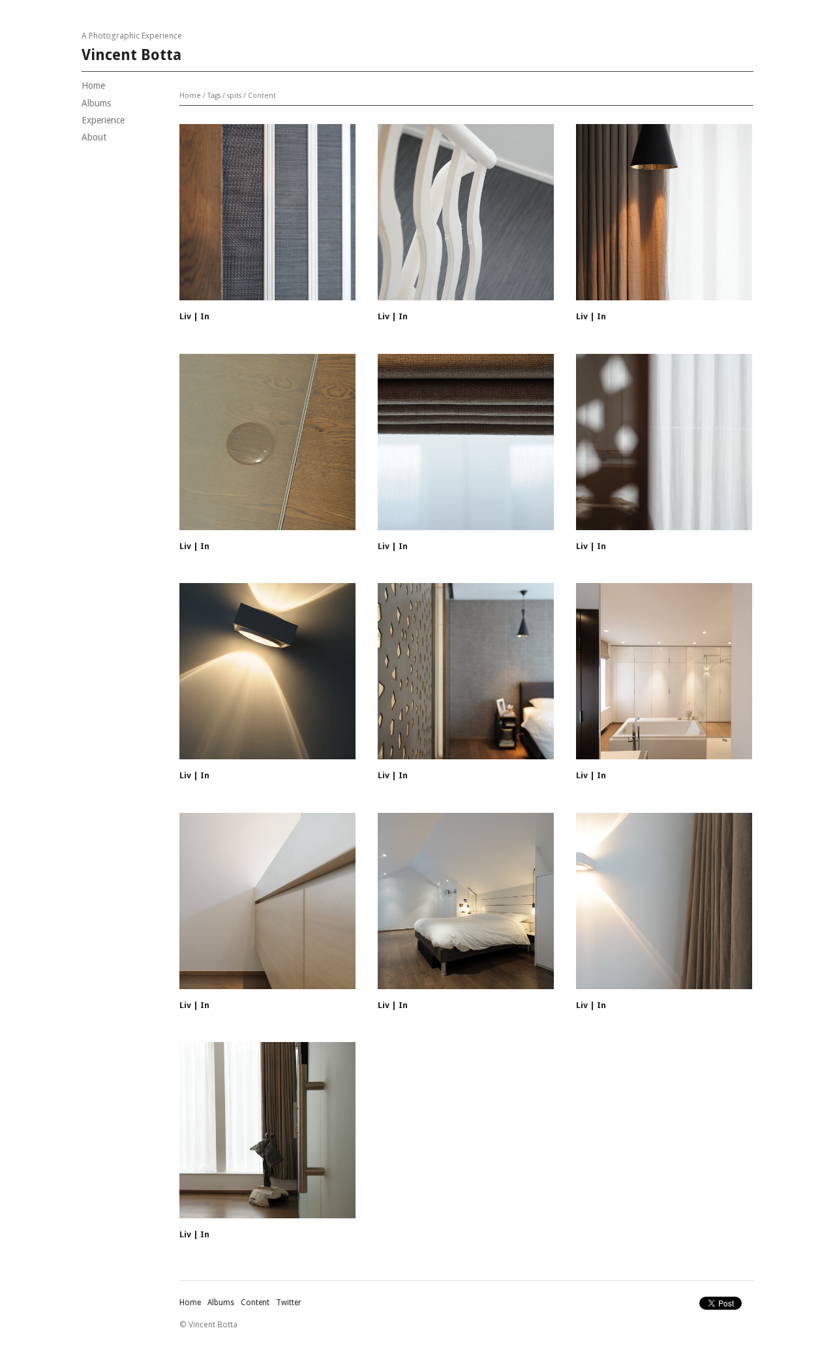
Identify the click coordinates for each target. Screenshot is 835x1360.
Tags (213, 95)
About (94, 137)
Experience (103, 120)
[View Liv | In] (267, 216)
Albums (96, 103)
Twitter (288, 1302)
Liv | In (194, 316)
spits (234, 95)
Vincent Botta (131, 55)
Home (93, 85)
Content (262, 95)
